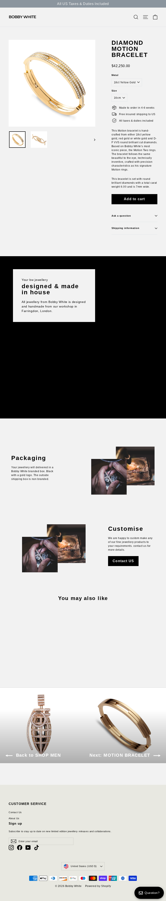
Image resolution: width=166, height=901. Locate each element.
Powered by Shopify (98, 886)
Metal (115, 75)
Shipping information (125, 228)
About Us (14, 818)
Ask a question (121, 215)
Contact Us (15, 812)
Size (114, 91)
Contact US (123, 561)
